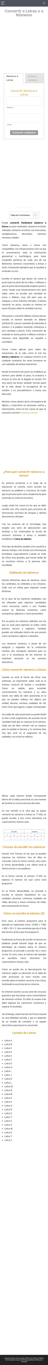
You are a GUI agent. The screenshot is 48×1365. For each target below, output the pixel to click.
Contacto (24, 1362)
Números (10, 107)
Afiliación (39, 1360)
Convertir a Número (24, 132)
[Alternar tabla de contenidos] (34, 215)
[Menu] (3, 3)
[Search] (44, 3)
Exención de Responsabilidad (25, 1360)
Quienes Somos (9, 1358)
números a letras (28, 412)
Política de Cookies (31, 1358)
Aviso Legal (20, 1358)
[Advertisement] (24, 45)
